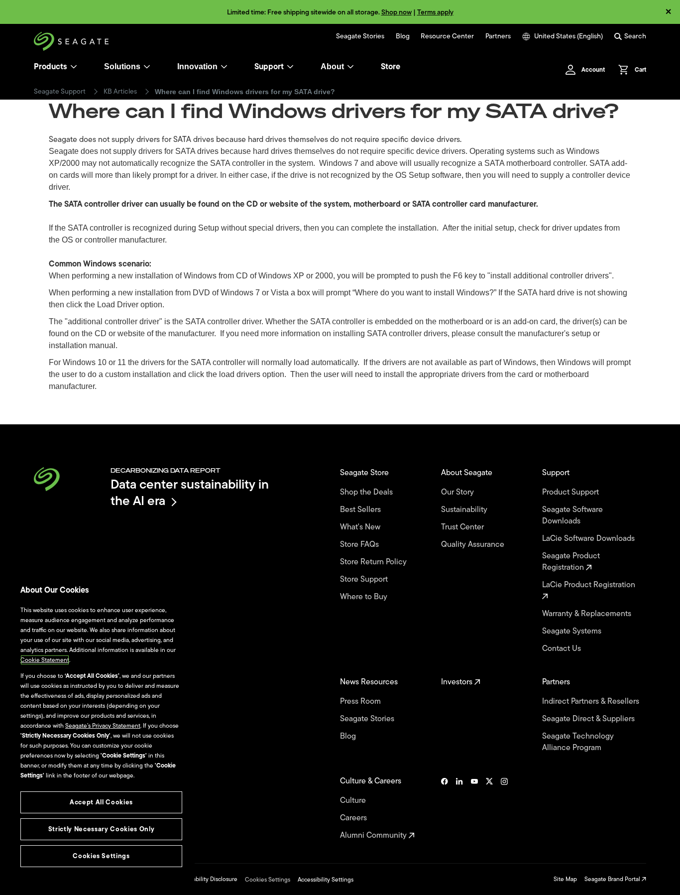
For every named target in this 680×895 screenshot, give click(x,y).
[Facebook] (444, 808)
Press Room (361, 701)
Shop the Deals (368, 492)
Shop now (396, 12)
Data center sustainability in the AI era (190, 492)
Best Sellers (361, 509)
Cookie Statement (44, 660)
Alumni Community (374, 835)
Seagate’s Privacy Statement (102, 726)
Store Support (365, 579)
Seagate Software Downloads (572, 515)
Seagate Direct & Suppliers (589, 719)
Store (390, 66)
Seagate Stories (360, 36)
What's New (361, 527)
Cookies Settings (267, 879)
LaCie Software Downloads (589, 538)
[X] (489, 808)
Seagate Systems (572, 631)
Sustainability (465, 509)
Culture (354, 800)
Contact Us (562, 648)
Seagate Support (60, 92)
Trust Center (463, 527)
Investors (457, 682)
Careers (354, 818)
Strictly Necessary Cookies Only (101, 829)
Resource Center (447, 36)
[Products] (73, 67)
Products (50, 66)
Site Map (565, 879)
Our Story (458, 492)
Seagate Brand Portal (613, 879)
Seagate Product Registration (571, 561)
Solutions (122, 66)
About (332, 66)
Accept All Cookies (101, 802)
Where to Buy (364, 597)
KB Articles (120, 92)
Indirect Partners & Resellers (591, 701)
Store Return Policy (374, 562)
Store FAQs (360, 544)
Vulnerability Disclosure (206, 879)
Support (269, 66)
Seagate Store (365, 473)
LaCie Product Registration (589, 585)
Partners (498, 36)
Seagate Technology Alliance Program (578, 742)
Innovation (197, 66)
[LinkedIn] (459, 808)
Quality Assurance (473, 544)
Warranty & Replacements (587, 614)
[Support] (290, 67)
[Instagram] (504, 808)
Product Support (571, 492)
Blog (403, 36)
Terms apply (435, 12)
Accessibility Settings (325, 880)
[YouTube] (474, 808)
